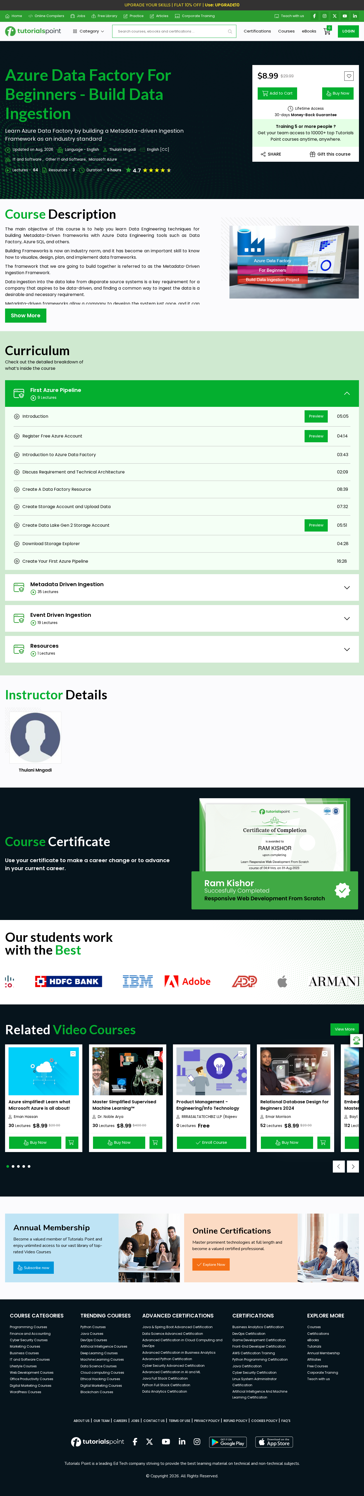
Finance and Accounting (30, 1333)
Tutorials (314, 1346)
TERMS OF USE (179, 1420)
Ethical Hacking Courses (100, 1379)
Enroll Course (214, 1142)
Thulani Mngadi (122, 149)
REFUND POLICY (235, 1420)
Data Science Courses (98, 1366)
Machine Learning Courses (102, 1359)
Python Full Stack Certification (166, 1385)
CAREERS (120, 1420)
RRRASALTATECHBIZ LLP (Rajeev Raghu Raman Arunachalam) (209, 1117)
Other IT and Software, (66, 159)
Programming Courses (28, 1327)
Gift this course (333, 154)
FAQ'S (285, 1420)
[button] (7, 1166)
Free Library (107, 16)
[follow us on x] (149, 1442)
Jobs (81, 16)
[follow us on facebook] (135, 1442)
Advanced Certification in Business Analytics (179, 1352)
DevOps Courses (93, 1340)
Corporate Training (198, 16)
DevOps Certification (248, 1333)
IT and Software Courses (30, 1359)
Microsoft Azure (103, 159)
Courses (286, 31)
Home (17, 16)
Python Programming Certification (260, 1359)
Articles (162, 16)
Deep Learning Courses (99, 1353)
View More (345, 1029)
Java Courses (91, 1333)
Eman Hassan (26, 1116)
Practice (137, 16)
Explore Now (214, 1264)
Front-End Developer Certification (259, 1346)
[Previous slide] (339, 1167)
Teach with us (292, 16)
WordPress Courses (25, 1392)
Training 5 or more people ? (306, 126)
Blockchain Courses (96, 1392)
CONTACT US (154, 1420)
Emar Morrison (278, 1116)
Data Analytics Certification (164, 1391)
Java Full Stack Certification (165, 1378)
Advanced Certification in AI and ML (171, 1372)
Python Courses (93, 1327)
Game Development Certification (259, 1340)
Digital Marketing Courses (30, 1385)
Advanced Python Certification (167, 1359)
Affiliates (314, 1359)
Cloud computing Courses (102, 1372)
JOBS (135, 1420)
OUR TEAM (102, 1420)
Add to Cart (281, 93)
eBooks (309, 31)
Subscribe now (36, 1267)
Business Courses (24, 1353)
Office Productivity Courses (31, 1379)
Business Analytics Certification (258, 1327)
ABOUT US (82, 1420)
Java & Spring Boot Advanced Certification (177, 1327)
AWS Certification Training (253, 1353)
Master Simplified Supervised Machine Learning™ (124, 1105)
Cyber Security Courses (29, 1340)
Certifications (257, 31)
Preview (316, 416)
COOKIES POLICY (264, 1420)
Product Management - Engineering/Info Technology (207, 1105)
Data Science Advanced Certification (172, 1333)
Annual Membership (323, 1353)
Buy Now (341, 93)
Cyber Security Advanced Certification (173, 1365)
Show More (26, 315)
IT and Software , (28, 159)
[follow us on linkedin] (182, 1442)
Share (274, 154)
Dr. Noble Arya (110, 1116)
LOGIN (348, 31)
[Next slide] (353, 1167)
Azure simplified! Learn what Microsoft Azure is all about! (39, 1105)
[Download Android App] (228, 1442)
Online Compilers (49, 16)
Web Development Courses (32, 1372)
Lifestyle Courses (23, 1366)
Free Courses (317, 1366)
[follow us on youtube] (166, 1442)
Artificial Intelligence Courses (103, 1346)
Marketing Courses (25, 1346)
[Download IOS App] (274, 1442)
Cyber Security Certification (254, 1372)
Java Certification (247, 1366)
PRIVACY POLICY (207, 1420)
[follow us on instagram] (197, 1442)
